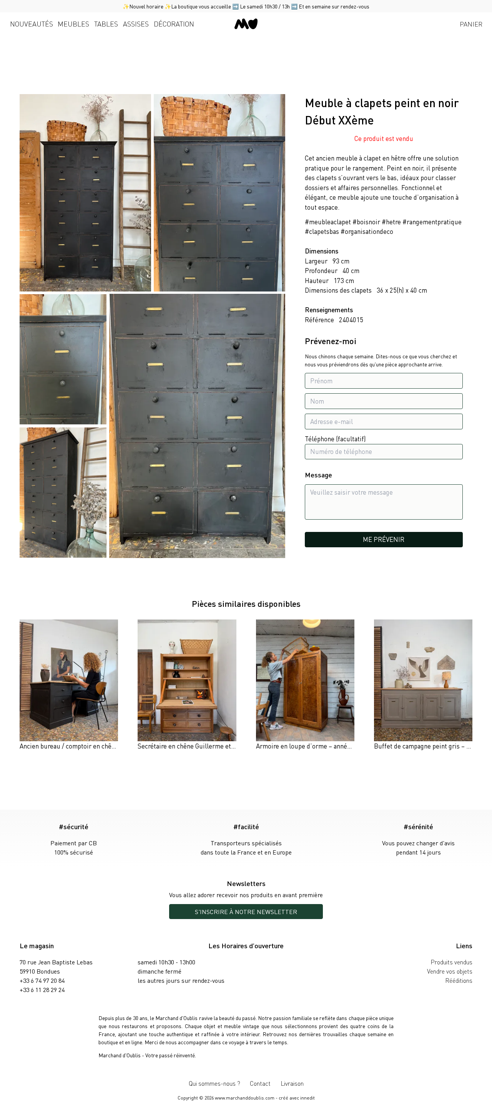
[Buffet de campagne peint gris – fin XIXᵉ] (423, 685)
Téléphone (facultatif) (335, 438)
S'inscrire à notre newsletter (246, 912)
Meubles (73, 23)
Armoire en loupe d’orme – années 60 (309, 746)
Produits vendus (451, 962)
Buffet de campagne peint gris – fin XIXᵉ (430, 746)
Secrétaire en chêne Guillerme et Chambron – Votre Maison (221, 746)
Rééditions (458, 980)
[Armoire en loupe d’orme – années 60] (305, 685)
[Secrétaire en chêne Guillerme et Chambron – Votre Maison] (187, 685)
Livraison (292, 1083)
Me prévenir (383, 539)
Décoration (174, 23)
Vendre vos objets (449, 971)
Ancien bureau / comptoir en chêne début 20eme (88, 746)
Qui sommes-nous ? (214, 1083)
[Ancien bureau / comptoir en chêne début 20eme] (69, 685)
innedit (307, 1098)
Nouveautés (31, 23)
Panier (471, 24)
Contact (260, 1083)
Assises (136, 23)
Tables (106, 23)
